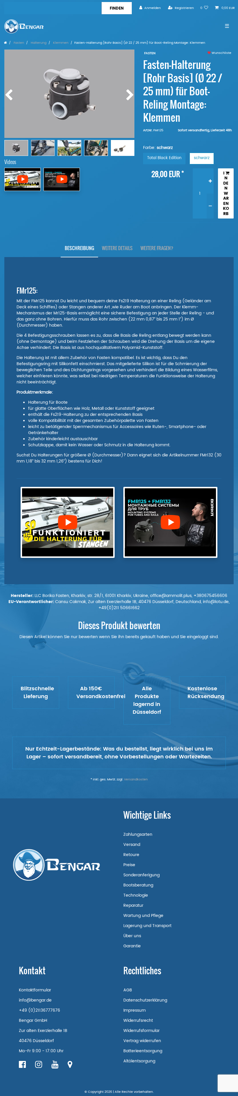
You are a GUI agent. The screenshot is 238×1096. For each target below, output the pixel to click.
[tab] (79, 248)
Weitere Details (117, 248)
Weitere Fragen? (156, 248)
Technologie (135, 895)
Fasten (18, 42)
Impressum (134, 1010)
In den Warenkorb (226, 193)
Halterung (38, 42)
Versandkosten (136, 779)
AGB (127, 990)
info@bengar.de (35, 1000)
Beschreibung (79, 248)
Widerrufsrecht (138, 1020)
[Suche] (116, 8)
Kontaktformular (35, 990)
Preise (129, 865)
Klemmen (60, 42)
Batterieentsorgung (142, 1051)
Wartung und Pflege (143, 915)
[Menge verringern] (210, 206)
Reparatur (133, 905)
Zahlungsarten (137, 834)
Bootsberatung (138, 885)
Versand (131, 844)
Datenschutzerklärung (145, 1000)
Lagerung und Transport (147, 925)
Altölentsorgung (139, 1061)
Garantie (132, 946)
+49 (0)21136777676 (39, 1010)
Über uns (132, 936)
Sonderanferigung (141, 875)
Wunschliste (221, 53)
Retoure (131, 854)
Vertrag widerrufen (142, 1040)
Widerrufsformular (141, 1030)
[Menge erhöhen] (210, 181)
